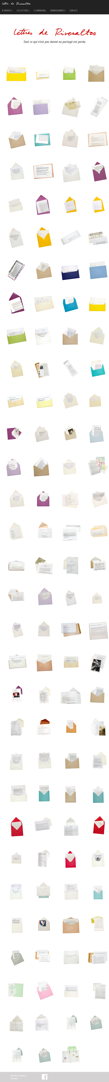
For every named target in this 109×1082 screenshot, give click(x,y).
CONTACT (74, 10)
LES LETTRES (22, 10)
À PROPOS (6, 10)
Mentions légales (18, 1075)
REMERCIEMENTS (57, 10)
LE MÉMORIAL (40, 10)
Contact (14, 1078)
